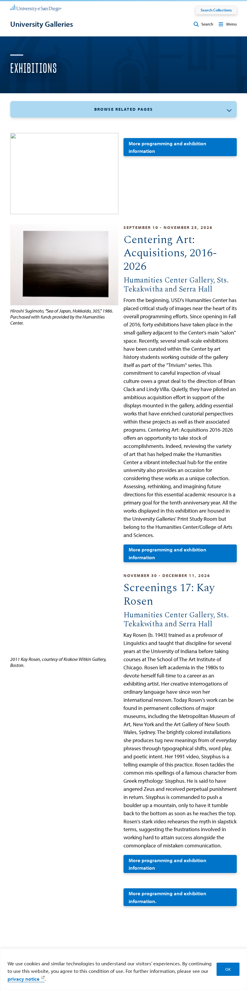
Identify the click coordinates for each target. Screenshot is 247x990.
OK (228, 969)
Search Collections (216, 10)
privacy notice (23, 979)
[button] (123, 109)
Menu (231, 24)
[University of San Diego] (35, 8)
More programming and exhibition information (167, 147)
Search (207, 24)
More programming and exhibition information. (167, 897)
